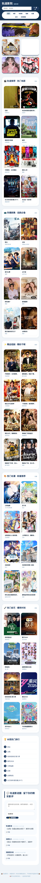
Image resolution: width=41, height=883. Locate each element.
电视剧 (20, 13)
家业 (8, 747)
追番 (36, 476)
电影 (14, 13)
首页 (8, 13)
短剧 (27, 13)
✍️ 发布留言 (12, 817)
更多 (36, 81)
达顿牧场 (10, 776)
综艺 (16, 17)
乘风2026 (10, 761)
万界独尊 (10, 766)
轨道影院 (10, 3)
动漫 (32, 13)
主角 (8, 752)
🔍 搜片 (35, 8)
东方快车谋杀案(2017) (14, 780)
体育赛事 (23, 17)
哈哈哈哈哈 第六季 (13, 756)
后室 (8, 771)
